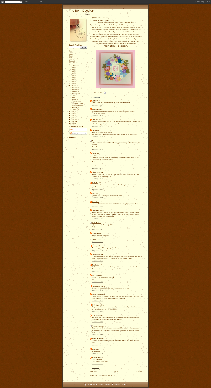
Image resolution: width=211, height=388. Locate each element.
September (75, 93)
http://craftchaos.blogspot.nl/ (116, 46)
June (73, 95)
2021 (72, 73)
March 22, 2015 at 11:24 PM (97, 321)
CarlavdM (95, 109)
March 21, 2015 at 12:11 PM (97, 229)
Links (70, 59)
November (75, 89)
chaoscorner (96, 172)
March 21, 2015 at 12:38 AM (98, 105)
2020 (72, 75)
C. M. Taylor (96, 305)
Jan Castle (95, 265)
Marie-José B (96, 357)
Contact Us (72, 60)
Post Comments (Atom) (105, 375)
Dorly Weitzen (96, 223)
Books (70, 57)
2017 (72, 81)
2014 (72, 111)
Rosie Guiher (96, 286)
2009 (72, 121)
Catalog (71, 52)
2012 (72, 115)
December (75, 87)
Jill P (93, 349)
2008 (72, 123)
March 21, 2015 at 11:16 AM (97, 206)
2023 (72, 70)
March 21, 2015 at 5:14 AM (97, 126)
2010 (72, 119)
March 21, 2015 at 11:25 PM (97, 271)
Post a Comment (95, 368)
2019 (72, 77)
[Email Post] (104, 92)
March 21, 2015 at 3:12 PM (97, 250)
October (74, 91)
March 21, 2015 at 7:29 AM (97, 168)
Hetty (93, 100)
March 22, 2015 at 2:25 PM (97, 290)
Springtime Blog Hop (78, 105)
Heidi (93, 193)
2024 (72, 67)
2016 (72, 83)
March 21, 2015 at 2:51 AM (97, 115)
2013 (72, 113)
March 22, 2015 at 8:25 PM (97, 300)
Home (70, 50)
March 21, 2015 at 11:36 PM (97, 282)
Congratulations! (76, 101)
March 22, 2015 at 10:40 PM (98, 311)
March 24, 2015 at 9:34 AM (97, 353)
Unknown (95, 119)
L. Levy (94, 246)
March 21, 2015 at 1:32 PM (97, 242)
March (74, 99)
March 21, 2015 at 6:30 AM (97, 136)
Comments (75, 133)
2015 (72, 85)
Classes (71, 54)
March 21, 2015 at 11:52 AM (97, 218)
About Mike (72, 62)
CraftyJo (95, 183)
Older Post (139, 371)
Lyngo (94, 153)
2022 (72, 71)
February (75, 107)
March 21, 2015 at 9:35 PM (97, 260)
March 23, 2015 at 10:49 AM (98, 334)
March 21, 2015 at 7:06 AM (97, 149)
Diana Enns (95, 202)
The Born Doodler (81, 10)
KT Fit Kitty (95, 210)
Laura (94, 130)
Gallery (71, 55)
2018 (72, 79)
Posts (73, 129)
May (73, 97)
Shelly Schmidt (97, 294)
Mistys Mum (96, 338)
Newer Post (93, 371)
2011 (72, 117)
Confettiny (95, 233)
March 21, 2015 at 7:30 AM (97, 178)
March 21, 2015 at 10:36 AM (98, 189)
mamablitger (96, 254)
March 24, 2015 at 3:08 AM (97, 345)
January (74, 109)
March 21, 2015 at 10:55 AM (98, 197)
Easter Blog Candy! (77, 103)
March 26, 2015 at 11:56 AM (97, 364)
